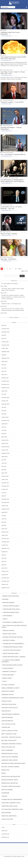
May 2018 (4, 466)
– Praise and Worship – (8, 602)
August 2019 (4, 423)
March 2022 (4, 374)
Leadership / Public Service (10, 760)
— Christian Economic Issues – (11, 612)
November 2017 (5, 486)
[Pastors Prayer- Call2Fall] (14, 222)
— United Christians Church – (10, 653)
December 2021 (5, 381)
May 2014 (4, 561)
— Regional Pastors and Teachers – (12, 637)
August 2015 (4, 512)
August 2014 (4, 551)
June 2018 (4, 463)
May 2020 (4, 410)
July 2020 (4, 407)
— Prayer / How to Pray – (9, 633)
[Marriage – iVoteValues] (14, 247)
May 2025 (4, 325)
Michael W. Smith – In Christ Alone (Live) (11, 303)
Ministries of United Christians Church (13, 763)
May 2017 (4, 495)
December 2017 (5, 482)
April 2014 (4, 564)
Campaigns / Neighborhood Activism (12, 697)
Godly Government (7, 750)
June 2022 (4, 368)
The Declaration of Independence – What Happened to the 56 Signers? (12, 180)
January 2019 (5, 443)
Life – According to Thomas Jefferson (13, 154)
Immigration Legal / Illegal (10, 753)
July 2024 (4, 335)
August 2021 (4, 391)
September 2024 (5, 332)
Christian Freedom (7, 717)
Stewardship (5, 793)
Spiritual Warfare (7, 789)
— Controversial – (7, 615)
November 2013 (5, 581)
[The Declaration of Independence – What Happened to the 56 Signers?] (14, 168)
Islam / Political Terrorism (10, 756)
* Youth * (4, 681)
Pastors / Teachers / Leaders (10, 766)
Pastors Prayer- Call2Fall (9, 234)
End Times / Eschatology (9, 740)
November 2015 (5, 502)
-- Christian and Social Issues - (7, 152)
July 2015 (4, 515)
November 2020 (5, 397)
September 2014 (5, 548)
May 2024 (4, 338)
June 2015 (4, 518)
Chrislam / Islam (6, 701)
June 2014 (4, 558)
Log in (3, 827)
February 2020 (5, 417)
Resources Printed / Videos (10, 779)
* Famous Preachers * (8, 674)
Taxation (4, 796)
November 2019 (5, 420)
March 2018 (4, 473)
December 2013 (5, 577)
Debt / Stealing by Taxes (9, 734)
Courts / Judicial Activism (9, 730)
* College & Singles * (8, 668)
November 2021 (5, 384)
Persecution (5, 770)
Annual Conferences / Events (10, 688)
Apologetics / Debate (8, 691)
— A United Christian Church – (11, 605)
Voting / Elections (7, 819)
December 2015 (5, 499)
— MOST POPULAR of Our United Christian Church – (14, 626)
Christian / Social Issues (9, 704)
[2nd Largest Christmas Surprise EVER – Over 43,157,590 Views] (14, 46)
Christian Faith (6, 711)
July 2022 (4, 364)
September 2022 (5, 358)
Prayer (4, 773)
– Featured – (5, 599)
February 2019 (5, 440)
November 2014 (5, 541)
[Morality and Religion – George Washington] (14, 115)
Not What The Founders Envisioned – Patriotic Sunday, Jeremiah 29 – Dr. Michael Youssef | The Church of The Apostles (13, 297)
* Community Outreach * (9, 671)
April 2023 (4, 354)
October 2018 (5, 450)
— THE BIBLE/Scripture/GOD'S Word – (12, 647)
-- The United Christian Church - (8, 100)
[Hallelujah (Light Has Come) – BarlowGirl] (14, 20)
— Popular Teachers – (8, 630)
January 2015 (5, 535)
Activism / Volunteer (8, 684)
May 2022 (4, 371)
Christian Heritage (7, 720)
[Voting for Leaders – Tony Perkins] (14, 90)
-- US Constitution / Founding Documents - (10, 177)
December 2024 (5, 328)
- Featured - (4, 30)
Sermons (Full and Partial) (10, 783)
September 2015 (5, 509)
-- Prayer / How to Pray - (6, 231)
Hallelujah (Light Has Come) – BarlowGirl (10, 33)
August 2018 (4, 456)
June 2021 (4, 394)
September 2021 (5, 387)
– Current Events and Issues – (11, 596)
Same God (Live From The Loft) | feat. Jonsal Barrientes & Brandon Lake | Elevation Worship (13, 309)
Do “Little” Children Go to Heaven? (10, 283)
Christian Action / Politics (10, 707)
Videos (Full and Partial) (9, 816)
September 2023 (5, 351)
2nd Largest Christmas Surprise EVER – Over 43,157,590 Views (14, 58)
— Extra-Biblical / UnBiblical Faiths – (13, 622)
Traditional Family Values (9, 806)
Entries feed (4, 830)
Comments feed (5, 834)
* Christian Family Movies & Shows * (12, 665)
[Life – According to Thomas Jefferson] (14, 142)
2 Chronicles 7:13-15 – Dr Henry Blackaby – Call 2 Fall (11, 207)
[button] (26, 7)
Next (19, 268)
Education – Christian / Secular (11, 737)
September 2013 (5, 587)
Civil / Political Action (8, 724)
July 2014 (4, 555)
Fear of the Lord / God (8, 747)
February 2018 (5, 476)
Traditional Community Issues (11, 802)
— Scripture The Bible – (9, 640)
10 (10, 268)
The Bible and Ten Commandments (12, 799)
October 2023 (5, 348)
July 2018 (4, 459)
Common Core (6, 727)
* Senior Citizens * (7, 678)
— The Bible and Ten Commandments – (13, 643)
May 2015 (4, 522)
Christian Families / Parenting (11, 714)
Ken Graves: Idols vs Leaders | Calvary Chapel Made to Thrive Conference (13, 289)
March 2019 (4, 436)
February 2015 (5, 532)
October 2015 (5, 505)
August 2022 (4, 361)
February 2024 (5, 341)
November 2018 (5, 446)
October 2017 (5, 489)
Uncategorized (6, 812)
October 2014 (5, 545)
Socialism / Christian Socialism (11, 786)
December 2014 (5, 538)
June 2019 (4, 430)
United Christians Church (7, 35)
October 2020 (5, 400)
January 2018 (5, 479)
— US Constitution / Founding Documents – (11, 660)
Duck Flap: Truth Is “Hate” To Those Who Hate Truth (13, 73)
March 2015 (4, 528)
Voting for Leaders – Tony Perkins (12, 102)
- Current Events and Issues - (7, 70)
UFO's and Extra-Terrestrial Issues (12, 809)
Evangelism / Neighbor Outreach (11, 743)
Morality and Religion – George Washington (11, 128)
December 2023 (5, 345)
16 (15, 268)
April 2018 (4, 469)
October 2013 (5, 584)
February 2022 (5, 377)
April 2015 (4, 525)
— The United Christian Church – (11, 650)
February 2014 (5, 571)
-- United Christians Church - (7, 125)
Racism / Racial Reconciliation (11, 776)
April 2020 (4, 413)
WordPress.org (5, 837)
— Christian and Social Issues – (11, 609)
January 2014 (5, 574)
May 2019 (4, 433)
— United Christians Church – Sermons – (14, 656)
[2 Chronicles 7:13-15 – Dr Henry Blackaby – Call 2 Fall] (14, 195)
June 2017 (4, 492)
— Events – (5, 619)
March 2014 (4, 568)
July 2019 (4, 427)
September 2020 (5, 404)
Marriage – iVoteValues (8, 259)
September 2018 (5, 453)
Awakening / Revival (8, 694)
